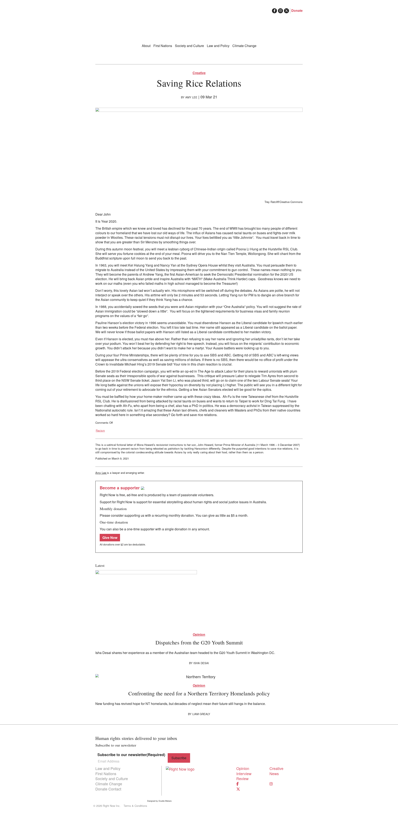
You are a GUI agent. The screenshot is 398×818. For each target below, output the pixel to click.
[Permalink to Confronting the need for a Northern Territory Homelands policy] (199, 676)
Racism (100, 430)
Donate (297, 10)
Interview (243, 773)
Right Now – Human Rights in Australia (199, 24)
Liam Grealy (201, 714)
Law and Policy (218, 45)
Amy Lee (191, 97)
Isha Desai (201, 663)
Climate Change (244, 45)
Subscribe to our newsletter (131, 754)
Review (242, 778)
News (274, 773)
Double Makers (165, 801)
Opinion (199, 634)
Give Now (109, 537)
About (146, 45)
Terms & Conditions (135, 806)
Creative (199, 73)
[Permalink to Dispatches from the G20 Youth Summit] (199, 599)
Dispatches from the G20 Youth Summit (199, 642)
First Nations (162, 45)
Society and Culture (189, 45)
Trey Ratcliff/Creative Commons (284, 202)
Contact (114, 788)
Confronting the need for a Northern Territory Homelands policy (199, 693)
